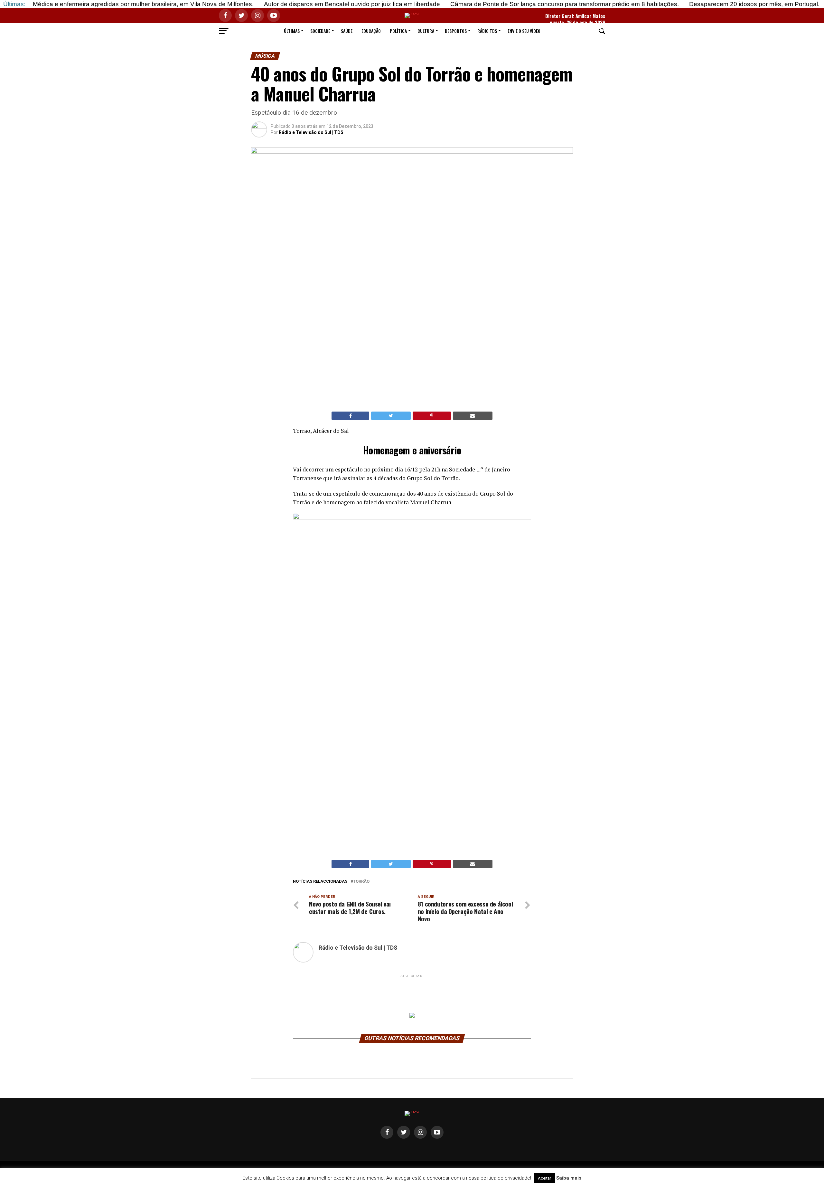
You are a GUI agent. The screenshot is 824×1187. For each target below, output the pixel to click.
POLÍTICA (398, 30)
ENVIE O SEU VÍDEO (524, 30)
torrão (361, 881)
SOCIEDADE (320, 30)
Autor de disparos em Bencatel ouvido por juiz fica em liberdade (352, 4)
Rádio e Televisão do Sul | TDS (311, 132)
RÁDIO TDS (487, 30)
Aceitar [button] (544, 1178)
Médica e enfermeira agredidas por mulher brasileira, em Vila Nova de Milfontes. (143, 4)
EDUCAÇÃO (371, 30)
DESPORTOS (456, 30)
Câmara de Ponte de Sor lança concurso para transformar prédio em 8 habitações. (564, 4)
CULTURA (425, 30)
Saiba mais (568, 1178)
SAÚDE (346, 30)
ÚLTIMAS (292, 30)
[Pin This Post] (432, 416)
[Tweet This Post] (390, 416)
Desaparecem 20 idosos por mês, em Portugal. (754, 4)
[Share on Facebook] (350, 416)
